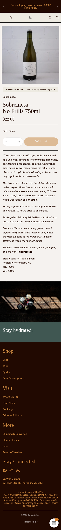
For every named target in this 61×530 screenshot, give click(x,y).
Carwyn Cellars (34, 515)
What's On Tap (11, 396)
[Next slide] (57, 6)
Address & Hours (12, 415)
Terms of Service (12, 452)
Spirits (6, 372)
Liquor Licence (11, 440)
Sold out (41, 141)
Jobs (5, 446)
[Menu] (3, 17)
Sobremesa (9, 96)
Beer (5, 359)
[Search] (10, 17)
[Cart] (57, 17)
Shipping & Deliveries (15, 433)
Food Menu (9, 402)
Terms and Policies (30, 522)
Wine (5, 365)
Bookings (8, 409)
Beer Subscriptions (14, 378)
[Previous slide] (3, 6)
